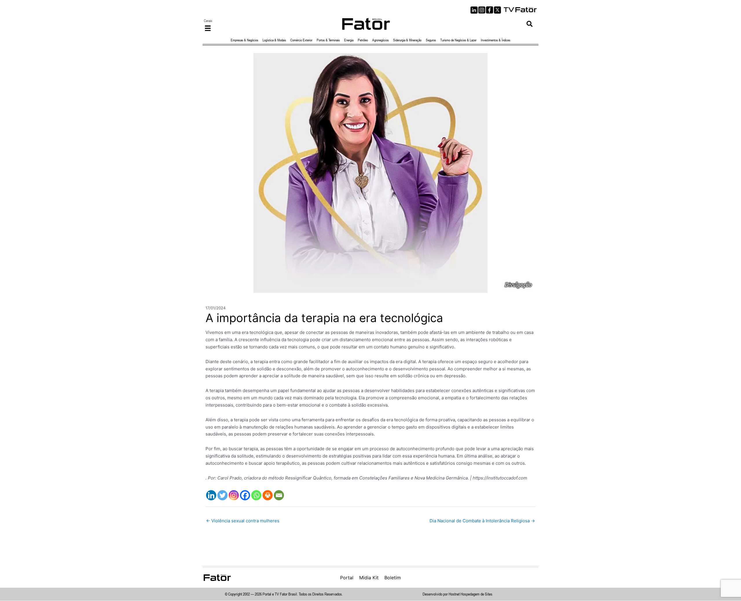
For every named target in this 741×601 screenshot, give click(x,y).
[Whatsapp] (256, 495)
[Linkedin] (211, 495)
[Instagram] (234, 495)
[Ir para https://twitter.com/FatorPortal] (497, 10)
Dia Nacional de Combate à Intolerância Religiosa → (482, 520)
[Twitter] (222, 495)
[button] (529, 24)
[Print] (268, 495)
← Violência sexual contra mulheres (242, 520)
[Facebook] (245, 495)
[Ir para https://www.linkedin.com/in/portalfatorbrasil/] (474, 10)
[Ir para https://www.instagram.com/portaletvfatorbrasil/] (481, 10)
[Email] (279, 495)
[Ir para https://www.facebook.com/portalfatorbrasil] (489, 10)
